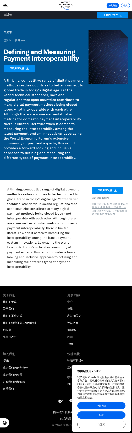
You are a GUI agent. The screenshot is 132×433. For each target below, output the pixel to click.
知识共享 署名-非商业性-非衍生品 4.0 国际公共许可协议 (110, 207)
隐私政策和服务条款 (66, 412)
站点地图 (66, 418)
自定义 (101, 424)
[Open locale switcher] (4, 422)
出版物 (8, 14)
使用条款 (100, 214)
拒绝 (101, 415)
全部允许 (101, 405)
